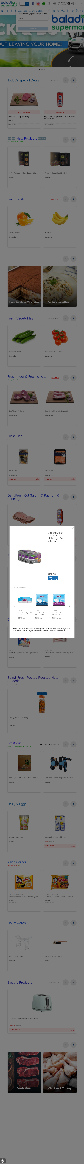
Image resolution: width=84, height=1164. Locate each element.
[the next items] (69, 606)
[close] (72, 528)
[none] (25, 603)
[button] (29, 556)
